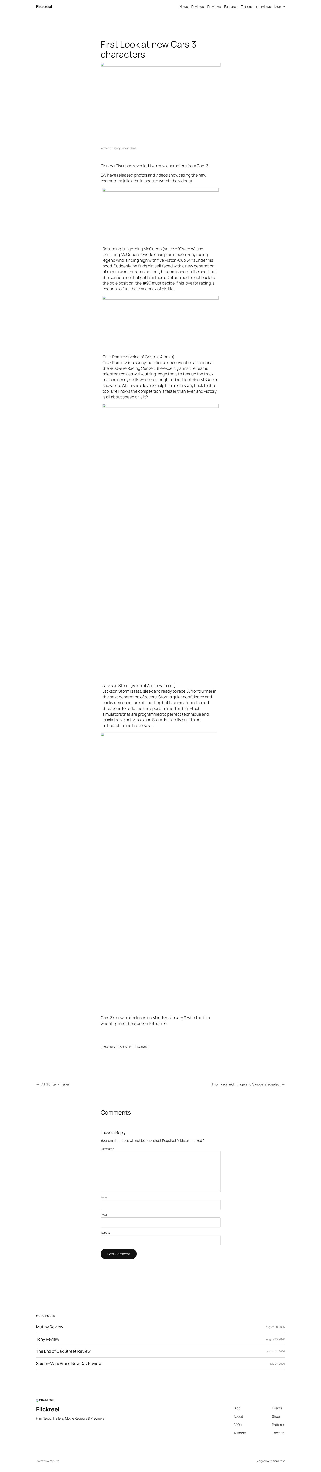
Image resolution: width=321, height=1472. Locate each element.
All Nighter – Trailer (55, 1084)
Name (104, 1197)
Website (105, 1232)
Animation (126, 1046)
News (133, 148)
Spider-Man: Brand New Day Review (69, 1363)
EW (104, 175)
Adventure (109, 1046)
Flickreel (44, 6)
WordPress (279, 1461)
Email (104, 1215)
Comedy (142, 1046)
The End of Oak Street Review (63, 1351)
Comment (107, 1149)
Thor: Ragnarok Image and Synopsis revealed (246, 1084)
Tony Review (47, 1339)
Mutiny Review (49, 1327)
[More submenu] (284, 7)
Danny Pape (120, 148)
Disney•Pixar (113, 166)
